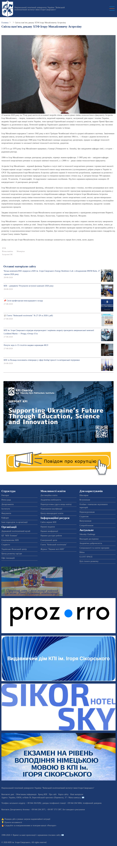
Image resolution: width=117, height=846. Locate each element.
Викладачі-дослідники (89, 539)
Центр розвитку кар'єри (11, 554)
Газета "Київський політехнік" (54, 545)
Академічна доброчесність (90, 543)
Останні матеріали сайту (19, 266)
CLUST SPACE (86, 557)
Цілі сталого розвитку (88, 561)
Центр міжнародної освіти (52, 513)
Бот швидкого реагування (74, 809)
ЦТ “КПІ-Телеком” (9, 536)
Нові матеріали (76, 794)
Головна (4, 23)
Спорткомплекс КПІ (10, 540)
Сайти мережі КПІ (48, 522)
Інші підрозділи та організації (14, 522)
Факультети (6, 513)
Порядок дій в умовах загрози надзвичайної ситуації (27, 819)
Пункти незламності (13, 822)
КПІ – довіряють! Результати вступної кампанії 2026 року (29, 286)
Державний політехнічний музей (15, 531)
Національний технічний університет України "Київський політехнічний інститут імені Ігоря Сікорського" (39, 8)
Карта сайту (63, 794)
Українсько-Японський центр (14, 549)
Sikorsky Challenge (87, 534)
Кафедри (5, 518)
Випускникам (85, 521)
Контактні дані (7, 794)
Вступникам (84, 500)
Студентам (83, 516)
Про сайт (53, 794)
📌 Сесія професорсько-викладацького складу (23, 301)
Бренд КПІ (42, 794)
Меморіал (21, 251)
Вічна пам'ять (7, 251)
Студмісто (5, 545)
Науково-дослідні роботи (51, 536)
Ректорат (5, 495)
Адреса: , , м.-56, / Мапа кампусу (41, 797)
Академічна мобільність (51, 500)
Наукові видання (48, 527)
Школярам (83, 495)
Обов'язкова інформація (26, 794)
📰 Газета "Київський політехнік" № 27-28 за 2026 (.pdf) (28, 315)
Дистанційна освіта (49, 495)
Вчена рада (6, 500)
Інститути (5, 509)
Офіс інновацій (8, 558)
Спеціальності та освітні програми (94, 548)
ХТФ (4, 248)
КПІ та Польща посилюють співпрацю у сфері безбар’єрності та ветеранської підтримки (42, 360)
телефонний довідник (92, 803)
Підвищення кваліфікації (51, 509)
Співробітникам (86, 525)
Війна (81, 552)
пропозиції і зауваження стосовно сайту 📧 (45, 835)
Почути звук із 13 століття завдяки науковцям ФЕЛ (26, 345)
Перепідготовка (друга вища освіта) (56, 504)
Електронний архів (49, 540)
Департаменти (7, 504)
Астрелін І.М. (7, 254)
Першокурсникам (87, 512)
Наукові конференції (49, 531)
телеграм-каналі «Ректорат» (44, 825)
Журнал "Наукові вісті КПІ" (52, 549)
